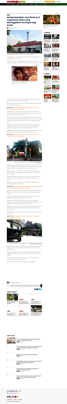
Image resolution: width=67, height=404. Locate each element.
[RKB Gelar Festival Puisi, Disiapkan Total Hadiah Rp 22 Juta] (47, 36)
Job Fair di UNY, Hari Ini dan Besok (55, 82)
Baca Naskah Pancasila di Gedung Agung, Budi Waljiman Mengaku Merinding (27, 369)
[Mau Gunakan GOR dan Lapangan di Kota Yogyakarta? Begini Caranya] (12, 308)
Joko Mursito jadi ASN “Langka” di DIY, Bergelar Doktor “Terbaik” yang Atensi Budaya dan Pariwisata (29, 347)
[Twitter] (37, 289)
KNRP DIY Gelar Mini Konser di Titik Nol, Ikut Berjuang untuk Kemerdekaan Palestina (36, 314)
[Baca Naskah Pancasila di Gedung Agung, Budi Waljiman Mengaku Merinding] (11, 370)
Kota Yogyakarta (17, 282)
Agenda (46, 79)
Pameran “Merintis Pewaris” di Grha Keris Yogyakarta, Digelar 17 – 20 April (55, 100)
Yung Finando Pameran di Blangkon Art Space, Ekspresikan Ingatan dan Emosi (47, 68)
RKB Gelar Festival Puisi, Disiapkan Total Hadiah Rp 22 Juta (47, 41)
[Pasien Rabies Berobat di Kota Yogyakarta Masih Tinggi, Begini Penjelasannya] (24, 297)
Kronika (8, 15)
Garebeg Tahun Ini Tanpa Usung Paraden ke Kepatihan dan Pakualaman (55, 91)
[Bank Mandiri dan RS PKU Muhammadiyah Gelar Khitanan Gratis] (47, 78)
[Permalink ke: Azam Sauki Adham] (8, 28)
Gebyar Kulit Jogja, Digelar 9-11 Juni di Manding (47, 91)
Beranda (8, 13)
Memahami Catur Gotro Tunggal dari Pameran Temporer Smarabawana (55, 59)
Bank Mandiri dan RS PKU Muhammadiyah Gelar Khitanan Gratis (47, 82)
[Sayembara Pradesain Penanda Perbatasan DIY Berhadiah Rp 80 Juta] (47, 96)
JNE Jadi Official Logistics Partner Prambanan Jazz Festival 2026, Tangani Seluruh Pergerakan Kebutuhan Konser (55, 41)
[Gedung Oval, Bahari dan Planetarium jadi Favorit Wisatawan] (12, 297)
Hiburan (46, 37)
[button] (54, 1)
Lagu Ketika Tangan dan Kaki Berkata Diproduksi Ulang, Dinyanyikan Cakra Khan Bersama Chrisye (55, 68)
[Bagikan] (41, 28)
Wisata (9, 299)
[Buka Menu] (59, 1)
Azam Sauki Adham (11, 27)
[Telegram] (39, 289)
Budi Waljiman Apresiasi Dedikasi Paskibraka (26, 354)
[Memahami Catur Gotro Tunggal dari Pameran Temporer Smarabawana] (55, 55)
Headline (21, 299)
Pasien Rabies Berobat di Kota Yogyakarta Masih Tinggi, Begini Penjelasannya (24, 302)
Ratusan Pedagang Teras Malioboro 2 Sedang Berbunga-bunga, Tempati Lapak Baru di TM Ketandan (24, 314)
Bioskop (11, 282)
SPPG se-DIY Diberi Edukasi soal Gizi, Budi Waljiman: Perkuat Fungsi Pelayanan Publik (28, 339)
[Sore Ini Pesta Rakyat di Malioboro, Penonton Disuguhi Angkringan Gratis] (47, 55)
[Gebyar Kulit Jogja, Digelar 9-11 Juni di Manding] (47, 87)
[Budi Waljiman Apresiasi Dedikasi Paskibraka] (11, 355)
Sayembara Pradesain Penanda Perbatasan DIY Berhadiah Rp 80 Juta (47, 100)
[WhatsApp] (41, 289)
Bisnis (33, 299)
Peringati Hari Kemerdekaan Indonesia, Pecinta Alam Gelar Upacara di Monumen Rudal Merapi (28, 376)
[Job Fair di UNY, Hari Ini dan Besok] (55, 78)
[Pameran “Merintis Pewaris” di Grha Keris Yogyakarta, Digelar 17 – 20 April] (55, 96)
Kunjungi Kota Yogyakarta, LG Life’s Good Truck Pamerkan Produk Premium (36, 302)
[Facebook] (35, 289)
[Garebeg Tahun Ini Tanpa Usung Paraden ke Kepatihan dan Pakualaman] (55, 87)
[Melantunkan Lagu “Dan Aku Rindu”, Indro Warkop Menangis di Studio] (55, 46)
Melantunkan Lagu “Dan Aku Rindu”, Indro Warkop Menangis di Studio (55, 50)
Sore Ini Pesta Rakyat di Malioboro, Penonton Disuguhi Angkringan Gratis (47, 59)
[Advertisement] (33, 9)
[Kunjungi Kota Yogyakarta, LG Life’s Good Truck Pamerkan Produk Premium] (36, 297)
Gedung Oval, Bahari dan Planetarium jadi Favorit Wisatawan (11, 302)
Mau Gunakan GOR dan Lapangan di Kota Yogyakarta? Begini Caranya (12, 314)
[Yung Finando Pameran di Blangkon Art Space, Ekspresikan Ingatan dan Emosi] (47, 64)
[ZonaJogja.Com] (16, 1)
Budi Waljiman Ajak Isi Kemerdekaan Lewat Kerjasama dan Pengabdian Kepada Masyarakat (29, 362)
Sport (9, 311)
